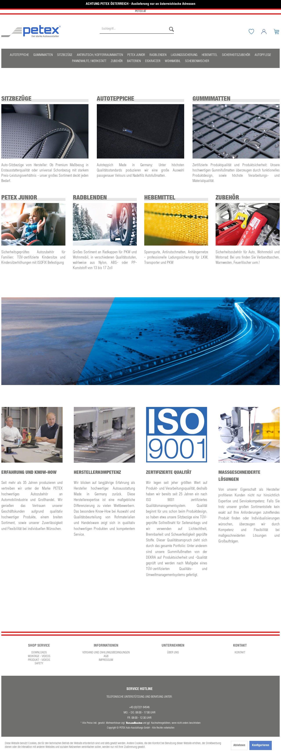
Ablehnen (239, 745)
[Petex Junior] (33, 224)
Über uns (173, 652)
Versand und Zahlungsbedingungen (106, 652)
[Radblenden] (105, 224)
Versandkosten (134, 723)
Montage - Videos (39, 656)
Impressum (106, 660)
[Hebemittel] (176, 224)
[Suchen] (170, 29)
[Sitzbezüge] (44, 131)
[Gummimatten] (236, 131)
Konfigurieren (260, 745)
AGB (106, 656)
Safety (39, 663)
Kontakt (240, 652)
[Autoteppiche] (140, 131)
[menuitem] (137, 31)
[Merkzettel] (254, 31)
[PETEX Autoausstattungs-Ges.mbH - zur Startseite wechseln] (31, 31)
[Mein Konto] (267, 31)
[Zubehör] (247, 224)
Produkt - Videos (39, 660)
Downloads (39, 652)
